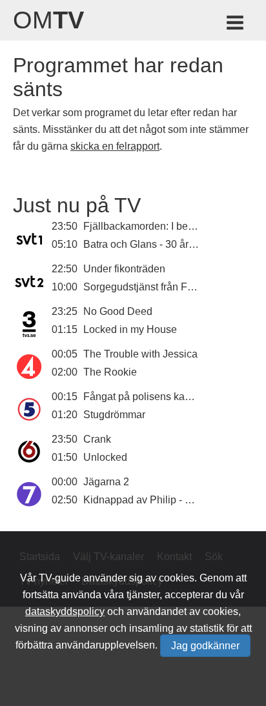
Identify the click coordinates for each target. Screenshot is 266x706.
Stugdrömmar (114, 414)
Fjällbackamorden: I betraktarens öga (168, 226)
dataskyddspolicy (65, 611)
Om (48, 20)
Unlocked (105, 457)
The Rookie (110, 372)
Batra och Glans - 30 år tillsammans (164, 244)
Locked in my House (130, 329)
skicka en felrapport (114, 146)
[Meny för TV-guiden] (236, 24)
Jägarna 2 (106, 481)
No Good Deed (117, 311)
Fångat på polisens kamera (145, 396)
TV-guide (60, 577)
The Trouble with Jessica (140, 353)
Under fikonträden (124, 268)
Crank (97, 439)
